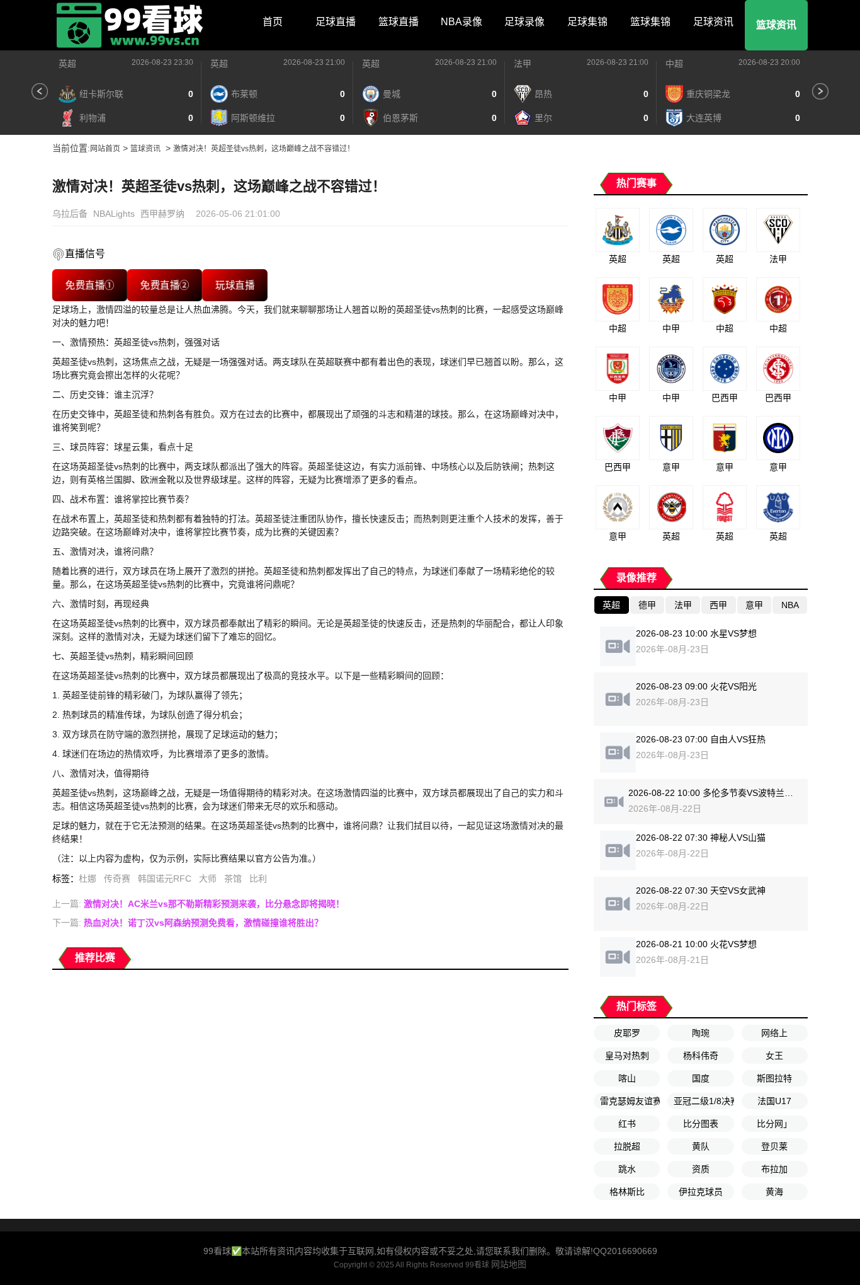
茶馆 (233, 878)
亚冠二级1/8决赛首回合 (703, 1101)
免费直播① (89, 285)
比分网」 (774, 1124)
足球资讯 (713, 21)
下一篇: (187, 923)
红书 (627, 1124)
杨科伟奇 (700, 1056)
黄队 (701, 1146)
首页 (273, 21)
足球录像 (524, 21)
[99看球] (131, 25)
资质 (701, 1169)
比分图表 (700, 1124)
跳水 (627, 1169)
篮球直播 (398, 21)
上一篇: (198, 904)
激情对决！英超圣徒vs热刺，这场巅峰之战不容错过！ (263, 148)
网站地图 (508, 1264)
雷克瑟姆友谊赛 (630, 1101)
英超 (67, 64)
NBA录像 (461, 21)
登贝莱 (774, 1146)
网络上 (774, 1033)
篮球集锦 (650, 21)
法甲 (522, 64)
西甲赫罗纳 (162, 214)
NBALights (114, 214)
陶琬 (701, 1033)
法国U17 (774, 1101)
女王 (774, 1056)
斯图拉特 (774, 1078)
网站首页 (105, 148)
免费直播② (164, 285)
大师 (208, 878)
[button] (39, 91)
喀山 (627, 1078)
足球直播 (335, 21)
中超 (674, 64)
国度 (701, 1078)
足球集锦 (587, 21)
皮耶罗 (627, 1033)
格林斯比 (627, 1192)
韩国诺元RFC (164, 878)
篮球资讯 (776, 25)
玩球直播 (235, 285)
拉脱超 (627, 1146)
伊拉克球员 (701, 1192)
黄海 (774, 1192)
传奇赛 (117, 878)
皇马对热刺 (627, 1056)
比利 (258, 878)
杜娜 (87, 878)
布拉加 (774, 1169)
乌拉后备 (70, 214)
